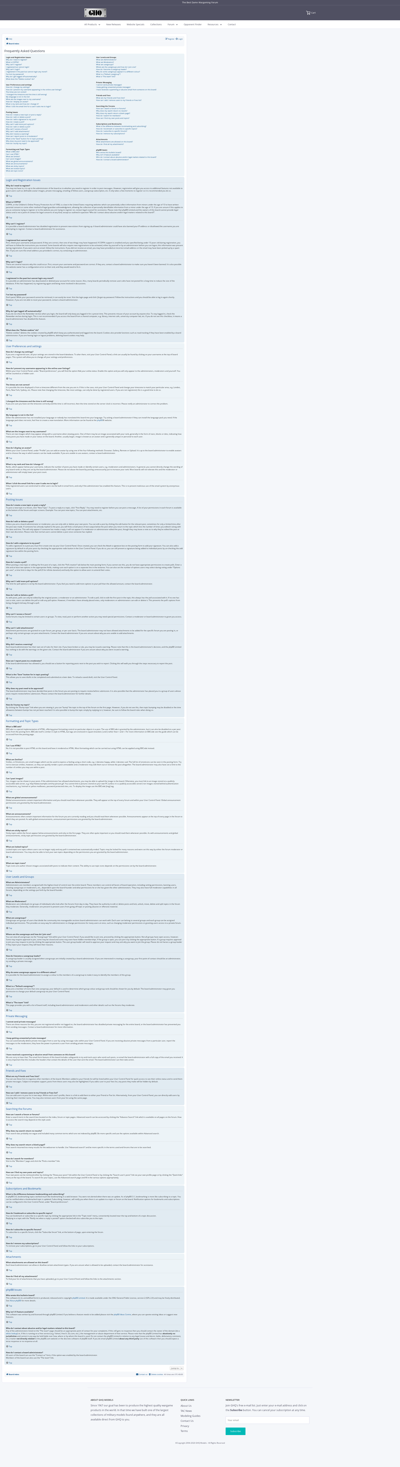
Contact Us (187, 1421)
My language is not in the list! (18, 97)
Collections (156, 24)
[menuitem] (9, 39)
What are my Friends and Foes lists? (110, 98)
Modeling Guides (190, 1416)
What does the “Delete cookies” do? (20, 79)
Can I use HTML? (12, 154)
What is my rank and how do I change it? (22, 104)
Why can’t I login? (13, 69)
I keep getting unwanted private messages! (113, 87)
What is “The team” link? (105, 76)
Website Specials (135, 24)
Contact (232, 24)
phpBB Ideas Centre (122, 1314)
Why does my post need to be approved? (22, 141)
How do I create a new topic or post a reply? (23, 114)
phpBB (100, 420)
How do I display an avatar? (17, 101)
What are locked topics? (15, 168)
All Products (90, 24)
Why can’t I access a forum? (17, 129)
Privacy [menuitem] (185, 1426)
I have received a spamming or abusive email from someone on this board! (126, 89)
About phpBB (15, 1300)
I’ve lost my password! (15, 74)
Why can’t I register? (14, 64)
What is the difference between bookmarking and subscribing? (121, 126)
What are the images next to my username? (23, 99)
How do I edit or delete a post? (18, 117)
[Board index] (95, 12)
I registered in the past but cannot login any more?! (26, 71)
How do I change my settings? (18, 87)
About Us (186, 1405)
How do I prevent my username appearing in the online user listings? (34, 89)
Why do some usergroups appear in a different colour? (118, 71)
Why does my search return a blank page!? (113, 113)
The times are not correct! (16, 92)
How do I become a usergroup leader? (111, 69)
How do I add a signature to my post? (21, 119)
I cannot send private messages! (109, 85)
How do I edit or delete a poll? (18, 126)
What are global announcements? (19, 161)
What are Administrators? (106, 59)
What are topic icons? (14, 171)
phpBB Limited (78, 1298)
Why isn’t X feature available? (108, 155)
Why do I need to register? (16, 59)
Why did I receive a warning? (17, 134)
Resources (213, 24)
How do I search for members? (108, 115)
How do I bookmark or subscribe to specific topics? (116, 129)
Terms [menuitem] (184, 1431)
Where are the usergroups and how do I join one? (116, 67)
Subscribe (235, 1431)
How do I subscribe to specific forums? (111, 131)
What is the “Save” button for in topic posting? (24, 139)
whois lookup (11, 1333)
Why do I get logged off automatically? (21, 76)
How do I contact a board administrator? (112, 159)
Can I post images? (13, 159)
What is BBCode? (13, 151)
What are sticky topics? (15, 166)
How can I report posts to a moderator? (22, 136)
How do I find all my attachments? (110, 144)
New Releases (113, 24)
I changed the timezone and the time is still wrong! (26, 94)
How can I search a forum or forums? (111, 108)
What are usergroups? (105, 64)
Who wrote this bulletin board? (108, 152)
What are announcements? (17, 163)
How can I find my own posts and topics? (112, 118)
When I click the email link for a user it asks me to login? (28, 106)
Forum (171, 24)
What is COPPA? (12, 62)
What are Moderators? (105, 62)
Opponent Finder (193, 24)
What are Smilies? (13, 156)
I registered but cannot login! (17, 67)
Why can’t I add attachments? (18, 131)
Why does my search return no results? (111, 111)
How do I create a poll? (15, 122)
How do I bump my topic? (16, 143)
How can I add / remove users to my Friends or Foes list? (119, 100)
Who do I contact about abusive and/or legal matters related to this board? (126, 157)
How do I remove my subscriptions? (110, 133)
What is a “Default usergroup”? (108, 74)
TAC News (186, 1411)
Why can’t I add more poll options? (20, 124)
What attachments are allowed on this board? (114, 141)
